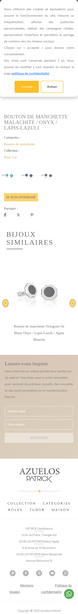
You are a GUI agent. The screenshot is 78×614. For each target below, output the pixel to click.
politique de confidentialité (30, 73)
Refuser (52, 86)
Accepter (26, 86)
